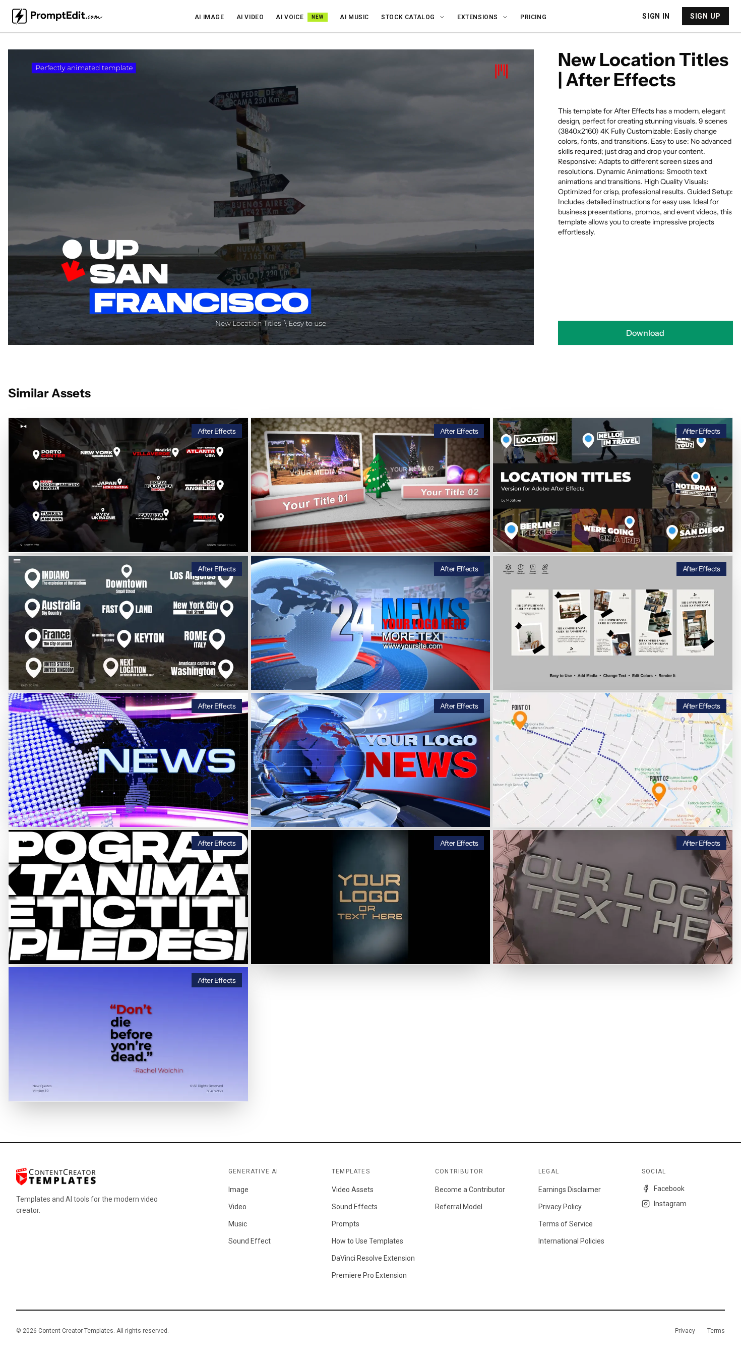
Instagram (670, 1204)
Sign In (656, 16)
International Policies (571, 1241)
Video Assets (353, 1190)
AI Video (250, 17)
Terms (716, 1330)
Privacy (685, 1330)
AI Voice (300, 17)
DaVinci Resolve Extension (373, 1258)
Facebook (669, 1189)
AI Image (209, 17)
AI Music (354, 17)
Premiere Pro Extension (369, 1275)
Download (645, 333)
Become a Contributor (470, 1190)
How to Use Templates (367, 1241)
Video (237, 1207)
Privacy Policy (560, 1207)
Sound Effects (355, 1207)
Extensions (477, 17)
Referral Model (458, 1207)
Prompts (345, 1224)
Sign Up (705, 16)
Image (238, 1190)
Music (237, 1224)
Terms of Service (565, 1224)
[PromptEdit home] (57, 16)
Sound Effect (249, 1241)
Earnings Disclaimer (569, 1190)
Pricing (533, 17)
